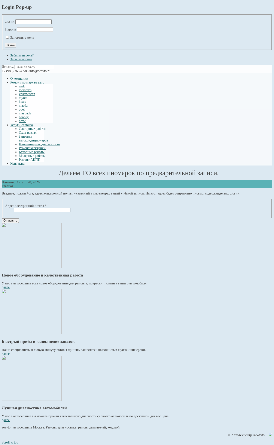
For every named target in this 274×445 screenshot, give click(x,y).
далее (6, 287)
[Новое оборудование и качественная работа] (32, 267)
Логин (10, 21)
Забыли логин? (21, 59)
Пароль (10, 29)
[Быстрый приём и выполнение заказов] (32, 333)
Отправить (10, 220)
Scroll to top (10, 442)
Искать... (8, 66)
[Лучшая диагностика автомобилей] (32, 399)
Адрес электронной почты (25, 206)
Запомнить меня (22, 37)
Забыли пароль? (22, 55)
